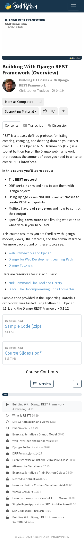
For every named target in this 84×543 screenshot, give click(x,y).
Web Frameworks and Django (30, 253)
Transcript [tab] (35, 125)
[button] (45, 111)
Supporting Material (19, 111)
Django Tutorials (21, 265)
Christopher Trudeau (34, 90)
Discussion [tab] (60, 125)
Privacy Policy (60, 537)
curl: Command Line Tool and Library (35, 283)
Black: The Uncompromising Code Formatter (41, 289)
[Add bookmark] (40, 102)
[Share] (63, 111)
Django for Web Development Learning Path (41, 259)
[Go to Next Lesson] (77, 384)
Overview (44, 383)
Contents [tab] (11, 125)
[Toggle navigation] (73, 6)
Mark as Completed (19, 101)
